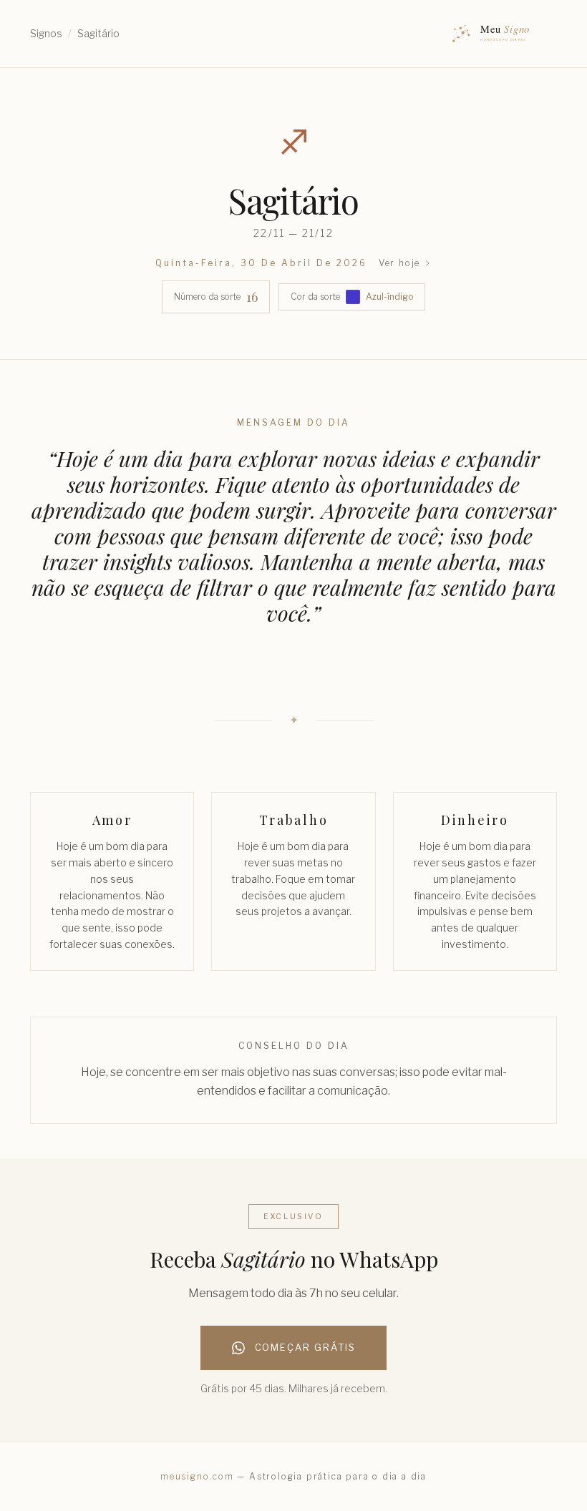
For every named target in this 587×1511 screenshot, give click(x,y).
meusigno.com (197, 1476)
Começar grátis (305, 1347)
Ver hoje (399, 263)
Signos (46, 33)
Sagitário (98, 33)
